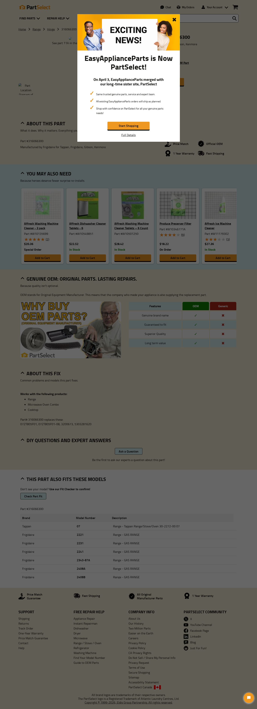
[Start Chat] (249, 698)
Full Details (128, 135)
